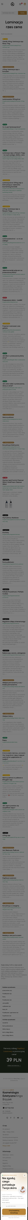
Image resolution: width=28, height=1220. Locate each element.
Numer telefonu (6, 1202)
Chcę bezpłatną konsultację (14, 1212)
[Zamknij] (25, 1175)
